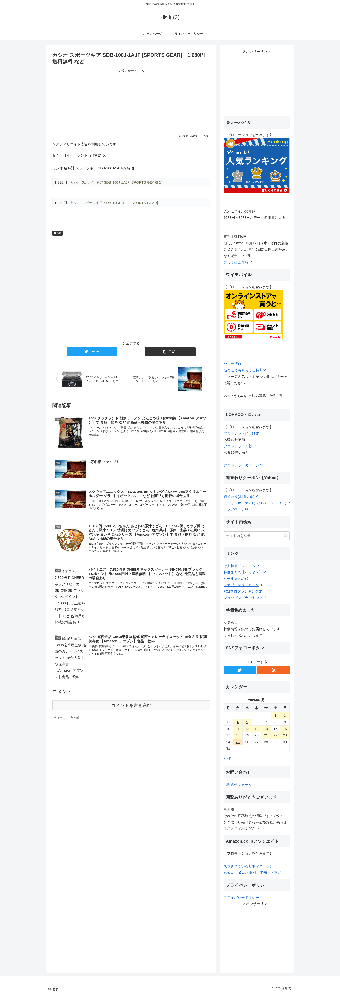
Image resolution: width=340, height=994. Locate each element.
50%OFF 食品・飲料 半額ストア (251, 873)
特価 (59, 233)
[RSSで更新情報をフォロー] (273, 670)
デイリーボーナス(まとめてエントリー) (255, 503)
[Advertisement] (131, 101)
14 (266, 729)
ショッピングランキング (243, 598)
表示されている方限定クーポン (248, 866)
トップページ (234, 509)
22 (275, 735)
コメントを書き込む (131, 705)
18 (238, 735)
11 (238, 729)
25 (238, 742)
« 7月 (228, 759)
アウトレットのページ (241, 465)
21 (266, 735)
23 (285, 735)
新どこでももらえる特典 (243, 370)
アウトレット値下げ (240, 433)
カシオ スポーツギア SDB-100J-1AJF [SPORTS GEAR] (114, 182)
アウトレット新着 (238, 446)
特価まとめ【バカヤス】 (243, 572)
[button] (285, 535)
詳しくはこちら (236, 262)
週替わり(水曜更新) (239, 497)
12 (247, 729)
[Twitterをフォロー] (240, 670)
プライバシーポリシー (241, 897)
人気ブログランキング (241, 585)
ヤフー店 (231, 364)
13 (257, 729)
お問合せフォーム (238, 785)
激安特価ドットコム (239, 566)
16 (285, 729)
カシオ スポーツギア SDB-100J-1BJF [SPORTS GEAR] (114, 203)
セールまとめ (234, 578)
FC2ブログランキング (241, 591)
